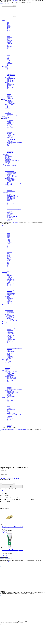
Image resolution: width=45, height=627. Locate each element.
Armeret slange (10, 353)
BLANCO (9, 232)
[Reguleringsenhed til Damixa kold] (9, 524)
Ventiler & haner (5, 359)
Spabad (8, 302)
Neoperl (8, 258)
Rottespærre (9, 388)
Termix (8, 265)
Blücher (8, 233)
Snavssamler (7, 369)
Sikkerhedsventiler (8, 364)
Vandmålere (9, 358)
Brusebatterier (9, 291)
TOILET (6, 273)
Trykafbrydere (9, 425)
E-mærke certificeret (14, 0)
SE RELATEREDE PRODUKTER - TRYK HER (9, 478)
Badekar (8, 297)
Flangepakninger (10, 356)
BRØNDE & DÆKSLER (9, 383)
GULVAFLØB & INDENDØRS (11, 371)
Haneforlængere (10, 342)
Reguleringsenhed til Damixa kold (6, 505)
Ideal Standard (9, 248)
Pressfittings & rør (10, 335)
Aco (8, 227)
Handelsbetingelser (4, 561)
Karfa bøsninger (10, 346)
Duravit (8, 241)
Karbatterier (9, 299)
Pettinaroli (9, 259)
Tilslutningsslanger (10, 351)
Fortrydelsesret (11, 561)
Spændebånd (9, 349)
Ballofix (8, 230)
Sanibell (8, 264)
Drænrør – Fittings (10, 380)
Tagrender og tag (10, 357)
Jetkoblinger (9, 395)
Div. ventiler (9, 419)
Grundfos (9, 246)
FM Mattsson (9, 242)
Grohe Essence (10, 319)
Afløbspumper (9, 301)
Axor (8, 229)
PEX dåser (9, 329)
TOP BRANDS (8, 318)
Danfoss (8, 239)
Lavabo (8, 256)
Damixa (8, 237)
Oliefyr (8, 412)
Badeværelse (4, 272)
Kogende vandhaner (11, 317)
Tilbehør (8, 281)
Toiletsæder (9, 278)
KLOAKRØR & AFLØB (9, 376)
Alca (8, 228)
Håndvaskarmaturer (10, 285)
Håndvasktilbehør (10, 286)
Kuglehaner (9, 338)
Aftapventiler (7, 362)
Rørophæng (9, 354)
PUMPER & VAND (8, 390)
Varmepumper (9, 408)
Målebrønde (9, 387)
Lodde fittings (9, 337)
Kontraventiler (7, 368)
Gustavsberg (9, 245)
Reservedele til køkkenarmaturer (36, 488)
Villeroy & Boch (10, 268)
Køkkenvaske (9, 307)
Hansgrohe (9, 247)
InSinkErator (9, 252)
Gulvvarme (9, 399)
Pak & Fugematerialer (11, 344)
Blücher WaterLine (10, 375)
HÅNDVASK (7, 282)
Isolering (8, 417)
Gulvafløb (9, 372)
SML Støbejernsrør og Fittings (12, 392)
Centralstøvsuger (10, 418)
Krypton (8, 254)
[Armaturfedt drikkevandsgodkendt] (9, 547)
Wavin (8, 271)
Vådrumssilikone (10, 303)
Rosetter (8, 355)
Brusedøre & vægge (10, 290)
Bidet (8, 274)
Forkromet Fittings (10, 333)
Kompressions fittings (11, 328)
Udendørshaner (7, 363)
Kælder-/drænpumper (11, 396)
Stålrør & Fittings (10, 330)
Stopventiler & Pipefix (11, 339)
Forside (1, 429)
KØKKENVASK (8, 305)
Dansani (8, 240)
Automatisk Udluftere (11, 413)
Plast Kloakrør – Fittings (11, 378)
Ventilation (9, 426)
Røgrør (8, 420)
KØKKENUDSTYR (9, 310)
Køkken (3, 304)
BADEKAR (7, 296)
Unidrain (8, 267)
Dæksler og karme (10, 386)
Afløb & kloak (5, 370)
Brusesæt (8, 288)
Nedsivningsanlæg (10, 391)
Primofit (8, 331)
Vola (8, 269)
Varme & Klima (5, 397)
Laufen (8, 255)
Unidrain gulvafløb (10, 373)
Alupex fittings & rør (11, 326)
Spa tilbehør (7, 322)
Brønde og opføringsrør (11, 384)
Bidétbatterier (9, 275)
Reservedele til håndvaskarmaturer (21, 429)
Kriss (8, 253)
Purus (8, 262)
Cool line (8, 236)
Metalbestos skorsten (11, 422)
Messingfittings (10, 332)
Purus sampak (9, 374)
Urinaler (8, 300)
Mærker (3, 225)
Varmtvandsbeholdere (11, 403)
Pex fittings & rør (10, 325)
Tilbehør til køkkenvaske (11, 309)
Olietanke (9, 410)
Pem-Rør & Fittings (10, 341)
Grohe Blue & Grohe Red (12, 320)
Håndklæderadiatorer (11, 294)
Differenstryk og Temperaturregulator (12, 365)
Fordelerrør (9, 340)
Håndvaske (9, 284)
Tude (8, 313)
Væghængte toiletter (11, 279)
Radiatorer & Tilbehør (11, 400)
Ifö (7, 251)
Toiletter (8, 276)
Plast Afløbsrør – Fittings (11, 377)
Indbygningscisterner (11, 280)
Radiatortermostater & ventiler (12, 401)
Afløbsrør (9, 379)
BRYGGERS (7, 314)
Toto (8, 266)
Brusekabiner (9, 292)
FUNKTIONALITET (9, 316)
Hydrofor (8, 411)
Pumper (8, 406)
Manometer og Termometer (12, 421)
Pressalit (8, 260)
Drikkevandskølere (10, 312)
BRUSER (6, 287)
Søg (30, 2)
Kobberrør (9, 336)
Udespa (3, 321)
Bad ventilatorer (10, 298)
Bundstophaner (7, 367)
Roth (8, 263)
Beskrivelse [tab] (4, 490)
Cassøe (8, 235)
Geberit (8, 243)
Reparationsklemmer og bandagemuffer (14, 348)
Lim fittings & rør (10, 345)
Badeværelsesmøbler (11, 283)
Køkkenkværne (10, 311)
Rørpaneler (9, 350)
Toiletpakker (9, 277)
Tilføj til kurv (11, 486)
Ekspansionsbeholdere (11, 409)
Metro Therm (9, 257)
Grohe (8, 244)
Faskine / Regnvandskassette (12, 381)
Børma (8, 234)
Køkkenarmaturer (10, 306)
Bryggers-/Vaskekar (10, 315)
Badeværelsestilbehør (11, 293)
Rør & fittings (4, 323)
